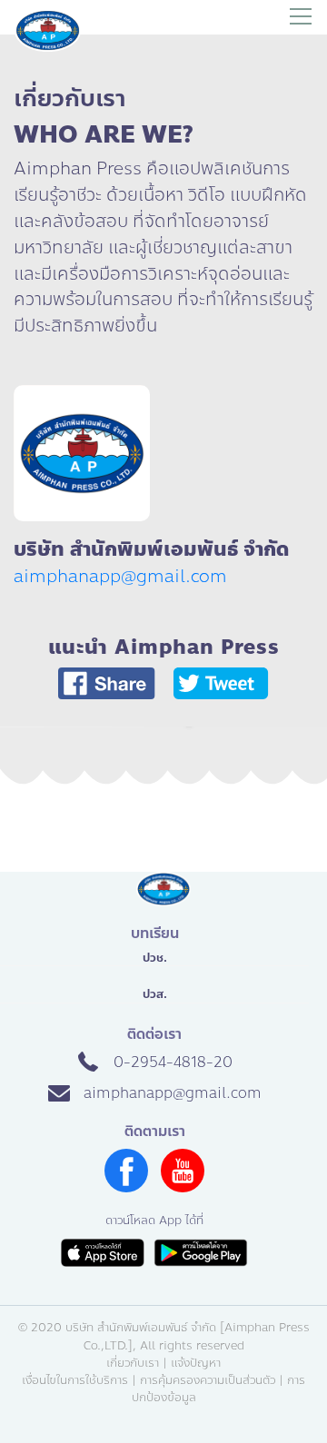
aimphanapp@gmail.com (120, 576)
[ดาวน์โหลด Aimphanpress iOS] (102, 1253)
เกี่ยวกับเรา (132, 1363)
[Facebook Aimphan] (126, 1187)
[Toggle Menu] (300, 17)
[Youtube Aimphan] (182, 1187)
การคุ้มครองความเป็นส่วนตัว (207, 1380)
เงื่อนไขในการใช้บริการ (75, 1380)
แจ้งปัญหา (196, 1363)
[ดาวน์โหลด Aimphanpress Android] (201, 1253)
